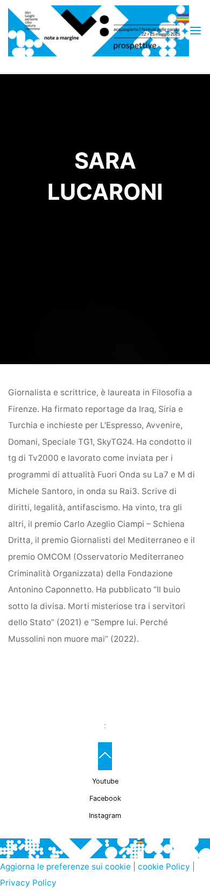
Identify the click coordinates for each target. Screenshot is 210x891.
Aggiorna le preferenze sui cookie (65, 866)
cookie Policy (164, 866)
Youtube (105, 781)
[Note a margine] (98, 30)
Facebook (105, 798)
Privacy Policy (28, 883)
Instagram (105, 816)
